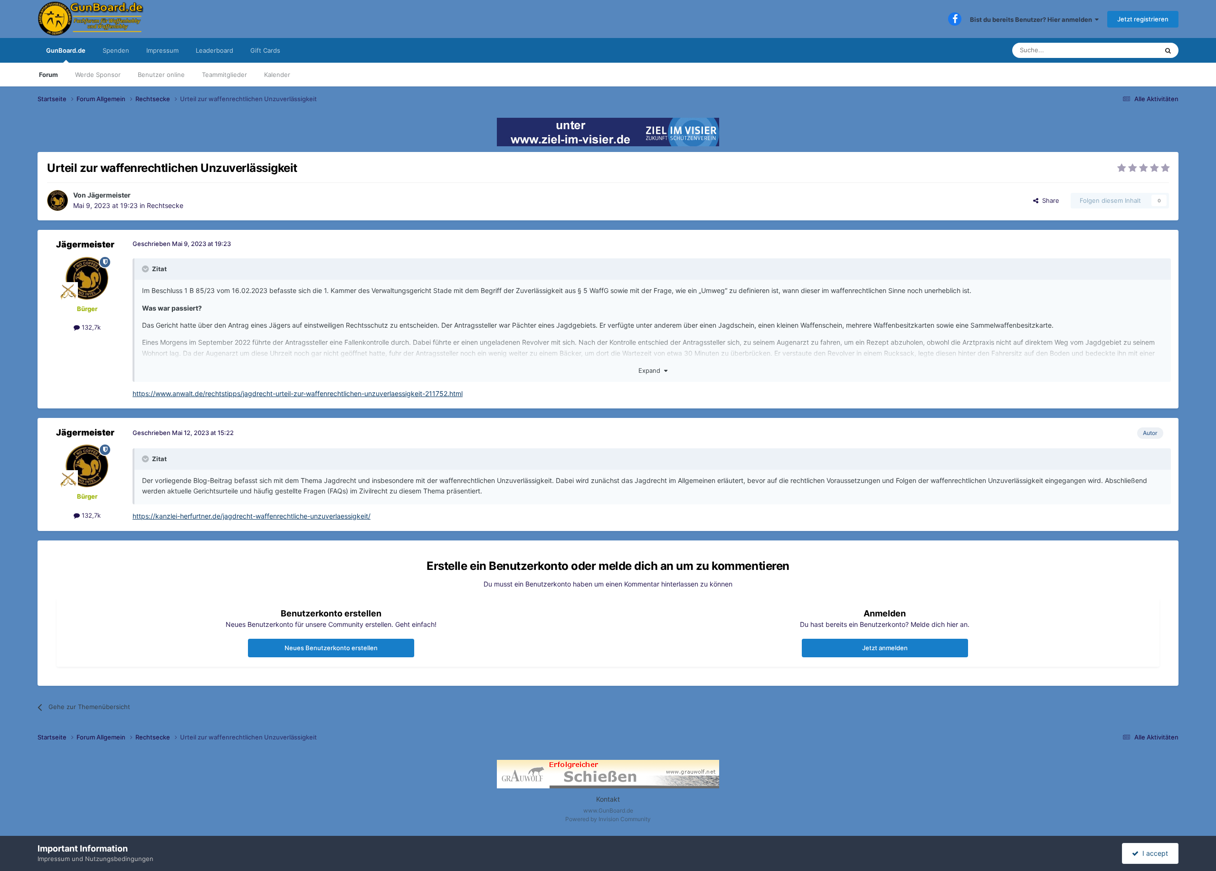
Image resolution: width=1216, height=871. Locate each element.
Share (1048, 200)
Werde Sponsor (98, 74)
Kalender (277, 74)
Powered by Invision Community (608, 819)
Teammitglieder (224, 74)
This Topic (1131, 50)
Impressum (162, 50)
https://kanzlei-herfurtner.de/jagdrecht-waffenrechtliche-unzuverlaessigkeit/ (251, 516)
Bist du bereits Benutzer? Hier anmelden (1032, 19)
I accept (1153, 853)
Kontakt (608, 799)
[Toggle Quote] (146, 269)
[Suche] (1168, 50)
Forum (48, 74)
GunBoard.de (66, 50)
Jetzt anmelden (885, 648)
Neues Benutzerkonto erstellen (331, 648)
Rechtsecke (165, 205)
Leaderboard (214, 50)
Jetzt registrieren (1142, 19)
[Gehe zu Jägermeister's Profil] (57, 200)
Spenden (116, 50)
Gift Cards (265, 50)
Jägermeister (109, 195)
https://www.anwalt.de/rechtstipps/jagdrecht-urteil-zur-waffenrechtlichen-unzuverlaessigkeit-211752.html (298, 393)
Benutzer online (161, 74)
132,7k (90, 327)
